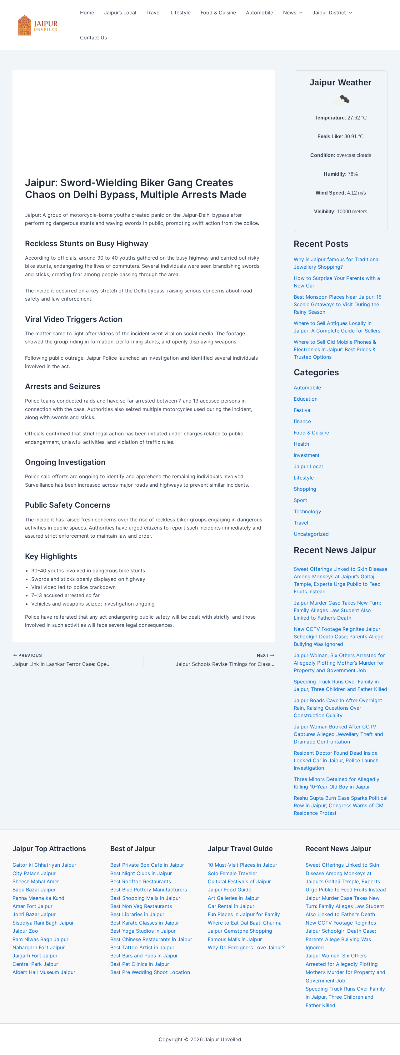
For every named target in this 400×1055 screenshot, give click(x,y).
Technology (307, 511)
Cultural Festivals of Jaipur (239, 881)
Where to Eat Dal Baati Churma (245, 923)
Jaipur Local (308, 466)
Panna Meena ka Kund (38, 898)
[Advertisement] (143, 130)
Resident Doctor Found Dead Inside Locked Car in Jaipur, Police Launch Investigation (336, 760)
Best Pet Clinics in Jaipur (139, 964)
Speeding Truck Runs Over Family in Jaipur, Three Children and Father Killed (345, 997)
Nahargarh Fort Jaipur (38, 947)
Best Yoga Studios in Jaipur (143, 931)
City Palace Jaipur (34, 873)
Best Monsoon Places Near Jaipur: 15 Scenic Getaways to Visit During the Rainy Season (338, 304)
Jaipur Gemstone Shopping (240, 931)
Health (301, 444)
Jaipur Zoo (25, 931)
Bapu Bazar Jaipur (34, 889)
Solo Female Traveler (232, 873)
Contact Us (93, 37)
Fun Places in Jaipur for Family (244, 914)
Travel (153, 12)
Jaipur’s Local (120, 12)
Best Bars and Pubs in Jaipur (144, 955)
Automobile (259, 12)
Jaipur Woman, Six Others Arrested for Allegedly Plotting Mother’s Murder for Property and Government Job (339, 662)
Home (87, 12)
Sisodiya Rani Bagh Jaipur (43, 923)
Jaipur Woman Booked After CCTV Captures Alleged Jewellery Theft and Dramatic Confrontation (338, 734)
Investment (307, 455)
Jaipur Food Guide (229, 889)
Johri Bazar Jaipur (34, 914)
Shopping (305, 489)
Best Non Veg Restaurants (141, 906)
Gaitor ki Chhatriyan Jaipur (44, 865)
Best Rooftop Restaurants (140, 881)
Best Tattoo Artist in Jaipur (142, 947)
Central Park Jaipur (35, 964)
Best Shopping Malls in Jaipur (145, 898)
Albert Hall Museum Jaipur (43, 972)
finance (302, 421)
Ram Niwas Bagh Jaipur (40, 939)
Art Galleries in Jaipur (233, 898)
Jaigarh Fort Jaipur (35, 955)
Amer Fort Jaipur (32, 906)
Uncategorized (311, 534)
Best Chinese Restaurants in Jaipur (151, 939)
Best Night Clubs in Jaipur (141, 873)
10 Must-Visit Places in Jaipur (242, 865)
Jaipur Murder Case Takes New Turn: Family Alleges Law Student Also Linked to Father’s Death (337, 610)
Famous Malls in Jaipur (235, 939)
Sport (300, 500)
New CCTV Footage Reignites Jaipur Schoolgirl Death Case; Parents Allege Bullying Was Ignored (338, 636)
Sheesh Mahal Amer (35, 881)
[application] (299, 12)
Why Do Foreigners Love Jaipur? (246, 947)
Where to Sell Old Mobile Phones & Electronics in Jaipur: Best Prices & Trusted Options (335, 349)
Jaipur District (329, 12)
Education (306, 399)
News (289, 12)
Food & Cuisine (218, 12)
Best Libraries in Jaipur (137, 914)
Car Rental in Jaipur (231, 906)
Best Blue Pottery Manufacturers (148, 889)
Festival (303, 410)
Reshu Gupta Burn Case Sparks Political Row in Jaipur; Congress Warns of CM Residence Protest (341, 805)
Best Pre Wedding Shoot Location (150, 972)
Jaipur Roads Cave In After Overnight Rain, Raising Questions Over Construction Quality (338, 707)
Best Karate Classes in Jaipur (144, 923)
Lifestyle (181, 12)
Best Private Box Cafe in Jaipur (147, 865)
